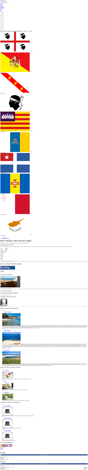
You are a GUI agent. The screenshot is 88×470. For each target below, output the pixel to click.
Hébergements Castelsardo (6, 238)
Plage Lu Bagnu (7, 330)
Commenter (83, 306)
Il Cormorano (6, 370)
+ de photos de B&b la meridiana (7, 288)
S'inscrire (7, 469)
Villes (1, 5)
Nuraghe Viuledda (7, 430)
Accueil (1, 3)
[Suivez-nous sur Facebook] (4, 446)
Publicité (1, 448)
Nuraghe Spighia (7, 405)
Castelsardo (6, 248)
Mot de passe (2, 457)
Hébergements (2, 6)
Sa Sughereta (6, 392)
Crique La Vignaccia (8, 311)
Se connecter (6, 459)
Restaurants (2, 7)
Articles (1, 4)
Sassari (6, 249)
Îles (0, 10)
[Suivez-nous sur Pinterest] (11, 446)
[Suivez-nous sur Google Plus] (6, 446)
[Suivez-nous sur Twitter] (9, 446)
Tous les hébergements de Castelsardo (7, 261)
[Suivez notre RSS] (1, 446)
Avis (1, 9)
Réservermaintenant (2, 271)
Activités (1, 8)
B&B (5, 251)
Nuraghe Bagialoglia (8, 418)
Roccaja (5, 381)
